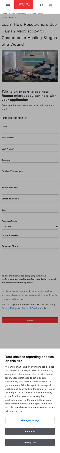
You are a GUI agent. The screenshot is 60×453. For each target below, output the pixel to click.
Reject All (30, 431)
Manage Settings (30, 420)
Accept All (30, 442)
